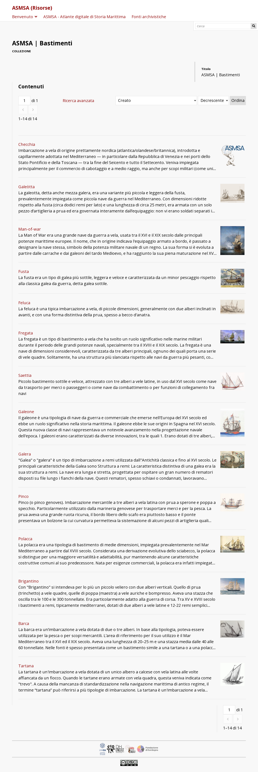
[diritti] (129, 762)
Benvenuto (22, 16)
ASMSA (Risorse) (32, 7)
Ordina (237, 100)
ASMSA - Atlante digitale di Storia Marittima (84, 16)
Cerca (253, 26)
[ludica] (130, 748)
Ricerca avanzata (78, 100)
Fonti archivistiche (149, 16)
